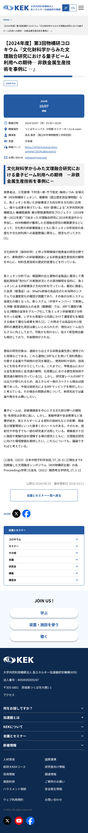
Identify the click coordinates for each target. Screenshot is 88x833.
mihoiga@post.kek (36, 157)
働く (44, 636)
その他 (12, 553)
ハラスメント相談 (14, 789)
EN (73, 8)
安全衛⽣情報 (53, 789)
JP (65, 8)
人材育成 (9, 759)
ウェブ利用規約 (13, 799)
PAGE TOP (80, 647)
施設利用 (9, 781)
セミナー (14, 546)
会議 (11, 559)
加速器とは (11, 717)
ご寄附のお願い (55, 781)
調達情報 (50, 774)
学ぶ (44, 613)
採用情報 (9, 774)
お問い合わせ (53, 799)
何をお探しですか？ (18, 708)
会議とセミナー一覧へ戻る (44, 495)
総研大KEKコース (14, 767)
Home (6, 19)
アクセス (9, 695)
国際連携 (50, 759)
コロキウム (11, 83)
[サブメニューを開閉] (82, 708)
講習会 (12, 580)
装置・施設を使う (44, 624)
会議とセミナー (14, 735)
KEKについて (13, 726)
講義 (11, 573)
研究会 (12, 566)
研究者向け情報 (55, 767)
